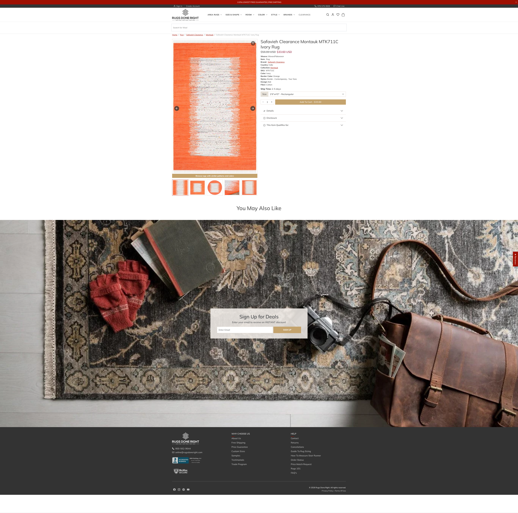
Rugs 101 (296, 468)
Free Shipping (238, 442)
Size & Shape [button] (232, 14)
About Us (236, 438)
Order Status (297, 460)
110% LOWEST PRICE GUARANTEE (252, 2)
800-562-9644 (183, 448)
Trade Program (239, 464)
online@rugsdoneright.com (188, 452)
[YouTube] (188, 489)
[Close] (516, 2)
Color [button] (261, 14)
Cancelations (297, 447)
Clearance (305, 14)
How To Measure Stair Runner (306, 455)
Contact (295, 438)
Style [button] (274, 14)
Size (264, 94)
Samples (235, 455)
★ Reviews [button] (515, 259)
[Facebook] (174, 489)
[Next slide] (252, 108)
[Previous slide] (176, 213)
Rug (182, 35)
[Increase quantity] (271, 102)
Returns (295, 442)
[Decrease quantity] (263, 102)
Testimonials (237, 460)
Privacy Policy (327, 491)
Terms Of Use (340, 491)
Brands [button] (288, 14)
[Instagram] (179, 489)
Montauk (209, 35)
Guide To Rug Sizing (301, 451)
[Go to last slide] (176, 108)
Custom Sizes (238, 451)
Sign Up (287, 330)
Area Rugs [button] (213, 14)
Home (174, 35)
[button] (327, 15)
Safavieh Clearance (194, 35)
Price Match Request (301, 464)
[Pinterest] (183, 489)
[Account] (332, 15)
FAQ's (294, 472)
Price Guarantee (239, 447)
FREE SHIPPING (274, 2)
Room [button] (249, 14)
